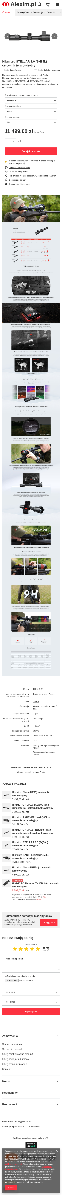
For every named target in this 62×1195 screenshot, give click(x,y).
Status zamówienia (12, 1044)
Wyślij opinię (31, 1011)
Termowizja (38, 12)
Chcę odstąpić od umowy (15, 1059)
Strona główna (23, 12)
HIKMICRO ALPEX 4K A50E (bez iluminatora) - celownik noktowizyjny (32, 806)
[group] (31, 36)
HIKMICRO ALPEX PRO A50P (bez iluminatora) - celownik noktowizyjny (32, 831)
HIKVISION (38, 689)
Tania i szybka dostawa (19, 167)
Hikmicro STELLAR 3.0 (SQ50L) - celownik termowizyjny (30, 844)
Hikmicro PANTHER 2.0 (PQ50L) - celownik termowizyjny (31, 857)
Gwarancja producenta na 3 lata (45, 707)
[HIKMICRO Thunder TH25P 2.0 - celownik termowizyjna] (6, 883)
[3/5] (26, 949)
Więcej (51, 694)
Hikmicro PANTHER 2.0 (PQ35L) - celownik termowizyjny (31, 819)
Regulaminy (10, 1092)
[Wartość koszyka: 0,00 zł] (47, 4)
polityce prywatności (13, 1164)
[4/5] (32, 949)
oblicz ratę (24, 184)
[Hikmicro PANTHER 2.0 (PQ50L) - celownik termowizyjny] (6, 858)
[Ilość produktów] (10, 141)
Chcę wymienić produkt (14, 1064)
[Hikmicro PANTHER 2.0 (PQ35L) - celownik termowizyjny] (6, 820)
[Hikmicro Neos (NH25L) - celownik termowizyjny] (6, 870)
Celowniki (51, 12)
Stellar (36, 701)
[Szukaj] (39, 4)
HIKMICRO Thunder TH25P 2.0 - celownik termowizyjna (35, 885)
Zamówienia (10, 1036)
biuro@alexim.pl (23, 1121)
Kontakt (6, 1069)
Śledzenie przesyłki (12, 1049)
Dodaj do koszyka (31, 151)
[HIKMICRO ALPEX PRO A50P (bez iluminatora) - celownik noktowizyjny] (6, 832)
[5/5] (38, 949)
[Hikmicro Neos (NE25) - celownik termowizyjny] (6, 795)
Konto (6, 1081)
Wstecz (8, 12)
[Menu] (57, 4)
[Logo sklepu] (19, 4)
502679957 (7, 1121)
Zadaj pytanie (48, 922)
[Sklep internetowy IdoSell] (31, 1145)
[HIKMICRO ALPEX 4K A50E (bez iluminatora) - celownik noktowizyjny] (6, 807)
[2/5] (21, 949)
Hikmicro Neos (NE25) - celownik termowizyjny (30, 794)
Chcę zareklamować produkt (17, 1054)
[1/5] (15, 949)
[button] (8, 36)
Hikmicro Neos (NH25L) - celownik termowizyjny (31, 869)
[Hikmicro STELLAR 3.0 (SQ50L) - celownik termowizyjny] (6, 845)
